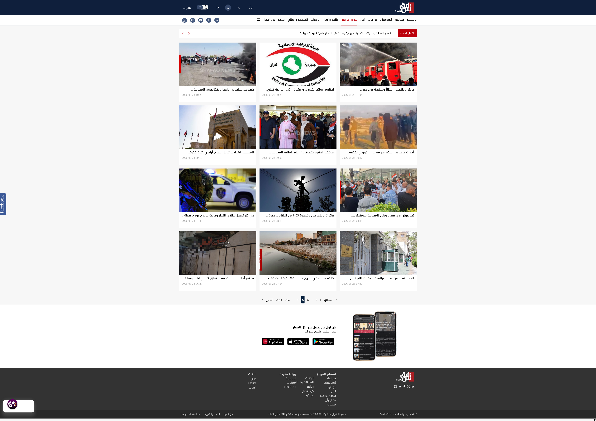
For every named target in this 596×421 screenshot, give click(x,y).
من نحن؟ (228, 414)
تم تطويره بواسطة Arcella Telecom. (398, 414)
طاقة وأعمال (330, 19)
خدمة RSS (290, 387)
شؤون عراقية (349, 19)
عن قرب (372, 19)
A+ (217, 7)
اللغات (252, 374)
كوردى (252, 387)
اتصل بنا (291, 382)
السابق (329, 300)
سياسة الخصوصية (190, 414)
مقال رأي (330, 400)
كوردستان (386, 19)
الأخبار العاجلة (407, 33)
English (252, 382)
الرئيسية (412, 19)
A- (238, 7)
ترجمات (315, 19)
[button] (182, 33)
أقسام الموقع (326, 374)
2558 (279, 300)
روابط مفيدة (288, 374)
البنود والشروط (212, 414)
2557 (287, 300)
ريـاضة (281, 19)
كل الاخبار (269, 19)
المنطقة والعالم (298, 19)
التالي (268, 300)
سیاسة (399, 19)
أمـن (362, 19)
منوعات (331, 404)
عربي (253, 378)
